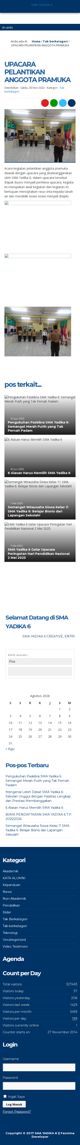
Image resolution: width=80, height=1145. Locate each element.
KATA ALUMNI (14, 878)
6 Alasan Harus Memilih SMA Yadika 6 (39, 473)
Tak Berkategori (15, 919)
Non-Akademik (14, 899)
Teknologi (10, 933)
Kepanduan (11, 885)
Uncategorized (14, 940)
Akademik (10, 871)
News (7, 892)
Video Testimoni (15, 946)
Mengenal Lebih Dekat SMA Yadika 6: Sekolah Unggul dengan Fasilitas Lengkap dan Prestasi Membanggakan (38, 796)
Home (35, 41)
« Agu (10, 749)
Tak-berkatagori (55, 41)
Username (11, 1059)
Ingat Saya (16, 1097)
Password (10, 1078)
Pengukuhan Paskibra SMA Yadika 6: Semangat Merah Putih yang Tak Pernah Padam (38, 426)
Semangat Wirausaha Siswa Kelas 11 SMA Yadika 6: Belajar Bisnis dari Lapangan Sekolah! (38, 511)
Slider (7, 912)
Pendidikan (11, 905)
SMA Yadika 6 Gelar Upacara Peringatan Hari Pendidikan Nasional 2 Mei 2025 (39, 553)
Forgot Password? (17, 1112)
